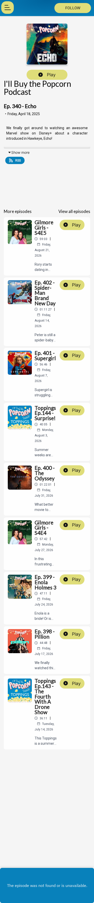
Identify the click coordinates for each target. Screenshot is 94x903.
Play (51, 74)
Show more (20, 152)
